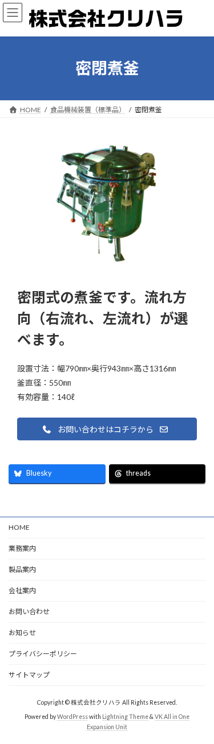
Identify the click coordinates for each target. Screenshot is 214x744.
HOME (19, 527)
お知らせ (22, 632)
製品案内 (22, 569)
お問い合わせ (29, 611)
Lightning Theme (125, 716)
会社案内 (22, 590)
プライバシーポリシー (43, 653)
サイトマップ (29, 675)
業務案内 (22, 548)
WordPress (72, 716)
